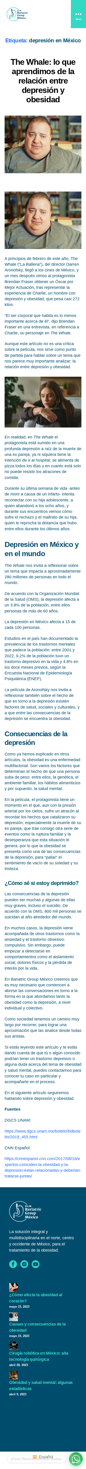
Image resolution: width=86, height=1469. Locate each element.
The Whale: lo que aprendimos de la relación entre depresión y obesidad (43, 80)
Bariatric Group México (36, 1442)
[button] (76, 1459)
